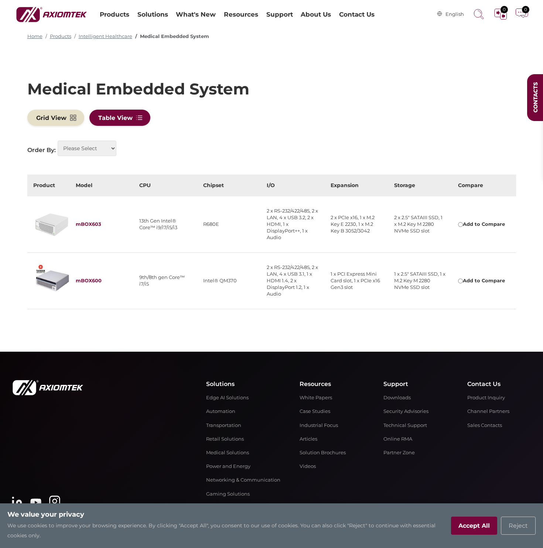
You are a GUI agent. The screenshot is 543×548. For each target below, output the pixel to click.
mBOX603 (88, 224)
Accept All (474, 525)
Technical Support (405, 425)
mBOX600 (89, 280)
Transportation (223, 425)
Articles (308, 439)
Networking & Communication (243, 480)
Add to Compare (484, 224)
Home (34, 36)
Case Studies (315, 411)
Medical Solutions (227, 452)
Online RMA (397, 439)
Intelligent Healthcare (105, 36)
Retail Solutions (225, 439)
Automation (220, 411)
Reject (518, 525)
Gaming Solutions (228, 494)
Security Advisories (405, 411)
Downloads (397, 397)
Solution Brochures (323, 452)
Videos (308, 466)
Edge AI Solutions (227, 397)
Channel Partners (488, 411)
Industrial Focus (319, 425)
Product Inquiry (486, 397)
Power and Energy (228, 466)
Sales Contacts (484, 425)
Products (60, 36)
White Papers (316, 397)
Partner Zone (399, 452)
